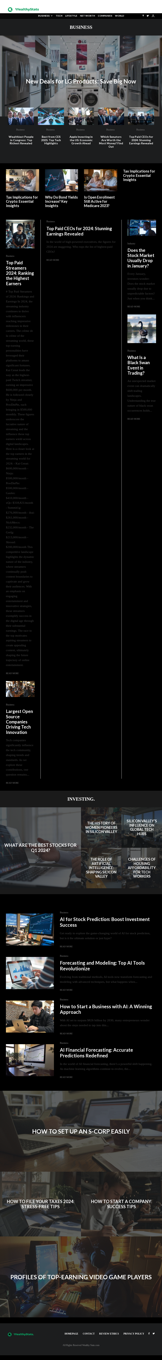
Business (44, 15)
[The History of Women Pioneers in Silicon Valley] (101, 827)
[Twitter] (147, 16)
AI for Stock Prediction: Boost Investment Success (105, 922)
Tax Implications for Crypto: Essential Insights (22, 201)
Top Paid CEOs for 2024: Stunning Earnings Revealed (141, 140)
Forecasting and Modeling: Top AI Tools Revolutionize (102, 965)
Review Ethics (109, 1333)
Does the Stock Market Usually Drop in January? (140, 258)
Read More (52, 260)
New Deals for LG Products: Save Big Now (81, 81)
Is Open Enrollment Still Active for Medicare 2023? (99, 201)
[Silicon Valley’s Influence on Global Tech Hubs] (142, 827)
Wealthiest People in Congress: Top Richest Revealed (21, 140)
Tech (59, 15)
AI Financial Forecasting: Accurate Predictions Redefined (96, 1052)
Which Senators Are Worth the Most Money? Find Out (111, 141)
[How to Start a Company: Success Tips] (121, 1204)
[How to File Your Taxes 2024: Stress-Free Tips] (40, 1204)
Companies (105, 15)
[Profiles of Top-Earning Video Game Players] (81, 1276)
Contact (89, 1333)
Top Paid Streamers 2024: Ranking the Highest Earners (20, 273)
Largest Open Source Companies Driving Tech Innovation (19, 722)
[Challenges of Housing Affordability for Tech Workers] (142, 868)
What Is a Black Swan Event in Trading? (138, 365)
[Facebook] (149, 1333)
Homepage (71, 1333)
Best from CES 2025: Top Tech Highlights (51, 140)
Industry (131, 243)
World (119, 15)
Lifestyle (71, 15)
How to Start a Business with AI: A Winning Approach (106, 1009)
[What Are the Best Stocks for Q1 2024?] (40, 847)
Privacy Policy (133, 1333)
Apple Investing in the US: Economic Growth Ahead (81, 140)
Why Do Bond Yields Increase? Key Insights (61, 201)
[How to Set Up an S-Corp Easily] (81, 1131)
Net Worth (87, 15)
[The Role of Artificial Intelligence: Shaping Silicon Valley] (101, 868)
